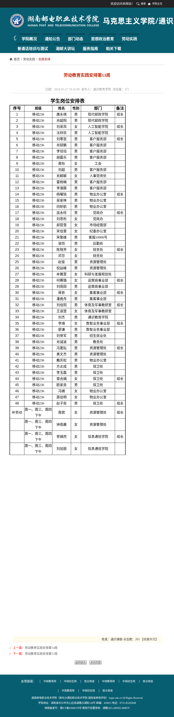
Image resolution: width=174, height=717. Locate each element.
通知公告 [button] (52, 39)
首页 (17, 59)
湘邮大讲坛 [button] (65, 49)
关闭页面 (95, 662)
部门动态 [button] (75, 39)
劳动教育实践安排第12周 (41, 653)
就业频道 (89, 681)
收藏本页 (149, 639)
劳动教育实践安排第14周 (41, 647)
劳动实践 (29, 59)
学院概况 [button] (29, 39)
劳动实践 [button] (129, 39)
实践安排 (44, 59)
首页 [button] (14, 37)
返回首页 (81, 662)
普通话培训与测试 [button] (32, 49)
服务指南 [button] (90, 49)
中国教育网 (50, 681)
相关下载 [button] (113, 49)
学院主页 (157, 3)
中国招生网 (70, 681)
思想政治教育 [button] (102, 39)
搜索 (143, 3)
